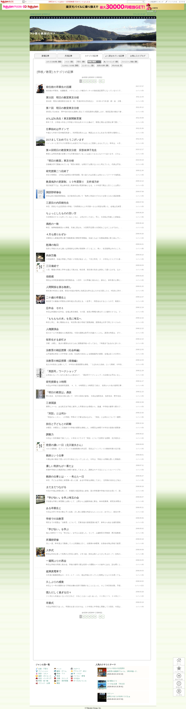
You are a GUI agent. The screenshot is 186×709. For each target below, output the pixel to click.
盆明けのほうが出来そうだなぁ (118, 696)
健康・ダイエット (44, 676)
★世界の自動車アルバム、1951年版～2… (122, 671)
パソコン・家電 (79, 676)
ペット (59, 669)
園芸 (58, 683)
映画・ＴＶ (61, 673)
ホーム (179, 664)
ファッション (43, 671)
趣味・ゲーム (62, 671)
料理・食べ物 (43, 681)
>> (155, 2)
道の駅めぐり (112, 681)
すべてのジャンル (80, 681)
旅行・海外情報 (62, 681)
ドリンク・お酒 (44, 683)
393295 (150, 11)
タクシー (110, 693)
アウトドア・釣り (80, 671)
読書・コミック (62, 678)
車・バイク (29, 2)
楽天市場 (182, 2)
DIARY (39, 14)
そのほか (76, 678)
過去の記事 (179, 679)
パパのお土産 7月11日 (116, 684)
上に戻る (179, 695)
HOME (32, 14)
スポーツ (76, 669)
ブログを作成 (172, 2)
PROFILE (46, 14)
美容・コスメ (43, 673)
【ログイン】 (151, 14)
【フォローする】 (139, 14)
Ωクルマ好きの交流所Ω (116, 668)
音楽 (58, 676)
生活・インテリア (44, 678)
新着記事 (179, 687)
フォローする (178, 672)
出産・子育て (43, 669)
